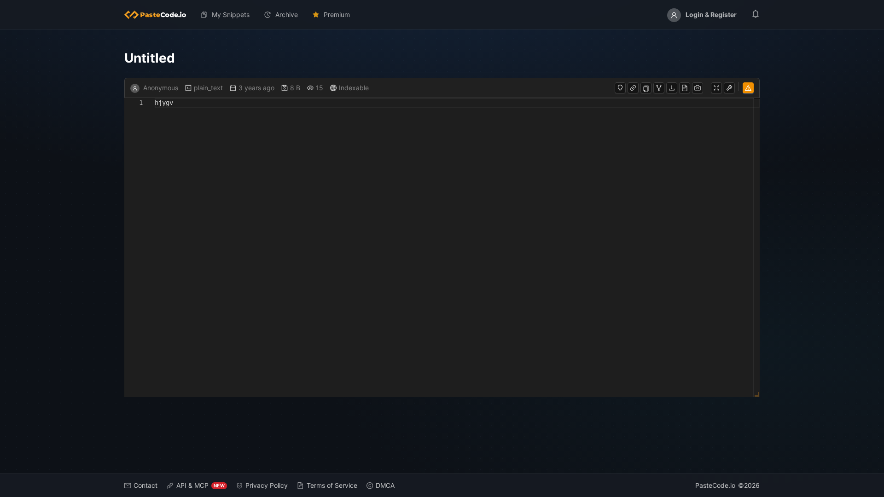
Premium (337, 14)
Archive (286, 14)
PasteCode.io (715, 485)
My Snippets (231, 14)
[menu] (442, 14)
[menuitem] (158, 14)
